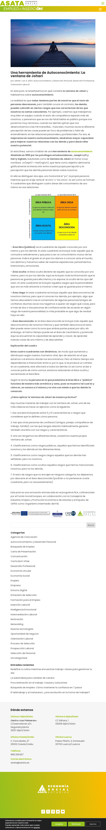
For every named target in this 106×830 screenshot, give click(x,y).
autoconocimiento (81, 151)
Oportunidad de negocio (25, 633)
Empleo (15, 580)
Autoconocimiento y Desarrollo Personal (53, 80)
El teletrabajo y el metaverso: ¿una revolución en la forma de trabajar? (50, 692)
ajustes (37, 827)
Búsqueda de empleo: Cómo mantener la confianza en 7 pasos (46, 687)
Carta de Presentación (23, 551)
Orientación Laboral (20, 84)
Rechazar (76, 824)
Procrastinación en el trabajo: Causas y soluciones (39, 682)
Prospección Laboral (22, 648)
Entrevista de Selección (24, 595)
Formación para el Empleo (25, 600)
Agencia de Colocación (24, 537)
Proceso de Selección (23, 643)
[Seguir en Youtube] (63, 812)
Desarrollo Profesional (83, 80)
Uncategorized (19, 658)
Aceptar (59, 824)
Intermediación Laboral (24, 614)
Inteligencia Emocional (23, 609)
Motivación (17, 619)
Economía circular (21, 570)
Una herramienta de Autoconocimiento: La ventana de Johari (48, 74)
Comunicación (19, 556)
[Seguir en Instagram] (53, 812)
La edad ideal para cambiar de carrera (32, 677)
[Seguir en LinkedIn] (58, 812)
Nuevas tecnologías (22, 629)
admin (17, 80)
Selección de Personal (23, 653)
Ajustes (93, 824)
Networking (17, 624)
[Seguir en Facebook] (43, 812)
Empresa (16, 585)
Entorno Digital (19, 590)
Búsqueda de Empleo (23, 546)
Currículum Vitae (20, 561)
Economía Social (20, 575)
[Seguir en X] (48, 812)
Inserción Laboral (20, 604)
